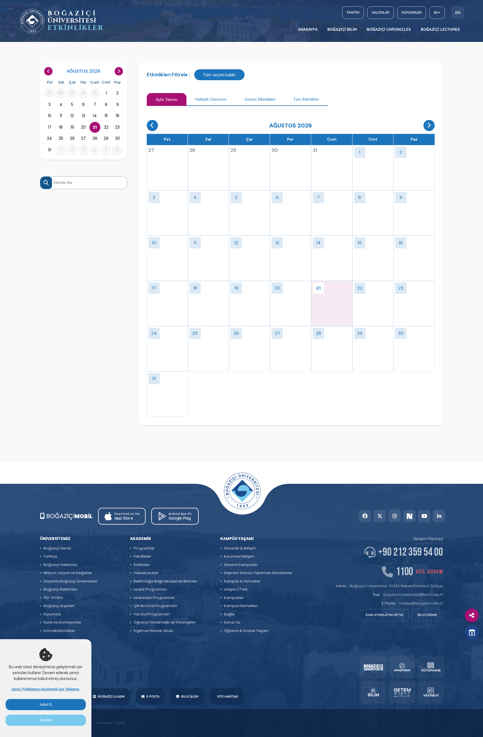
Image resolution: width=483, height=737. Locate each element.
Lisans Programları (150, 589)
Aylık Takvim (166, 99)
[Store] (373, 667)
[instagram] (394, 516)
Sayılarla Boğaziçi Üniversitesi (70, 581)
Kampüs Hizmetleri (241, 605)
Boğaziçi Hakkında (60, 564)
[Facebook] (365, 516)
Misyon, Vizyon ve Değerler (68, 572)
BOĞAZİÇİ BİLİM (342, 29)
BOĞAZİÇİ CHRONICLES (389, 29)
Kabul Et (46, 705)
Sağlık (229, 614)
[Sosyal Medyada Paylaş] (472, 615)
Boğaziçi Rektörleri (60, 589)
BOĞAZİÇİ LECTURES (440, 29)
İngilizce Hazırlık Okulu (153, 630)
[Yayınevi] (431, 692)
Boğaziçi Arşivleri (59, 605)
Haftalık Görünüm (211, 99)
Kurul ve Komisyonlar (62, 622)
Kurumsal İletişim (239, 556)
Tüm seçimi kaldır (219, 74)
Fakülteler (142, 556)
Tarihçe (50, 556)
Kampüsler (234, 597)
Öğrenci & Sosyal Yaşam (246, 630)
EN (457, 12)
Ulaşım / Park (236, 589)
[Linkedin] (439, 516)
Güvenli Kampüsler (241, 564)
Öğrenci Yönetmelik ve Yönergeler (165, 622)
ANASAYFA (308, 29)
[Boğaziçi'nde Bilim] (373, 692)
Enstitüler (142, 564)
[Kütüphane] (431, 667)
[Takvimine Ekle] (472, 632)
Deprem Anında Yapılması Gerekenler (258, 572)
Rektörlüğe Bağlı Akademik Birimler (165, 581)
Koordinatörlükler (59, 630)
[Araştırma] (402, 667)
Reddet (45, 720)
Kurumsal (52, 614)
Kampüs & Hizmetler (242, 581)
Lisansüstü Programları (154, 597)
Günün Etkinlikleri (260, 99)
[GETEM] (402, 692)
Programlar (144, 548)
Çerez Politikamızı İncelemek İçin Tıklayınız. (45, 689)
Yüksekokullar (146, 572)
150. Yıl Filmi (53, 597)
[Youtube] (424, 516)
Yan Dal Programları (152, 614)
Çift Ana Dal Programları (155, 605)
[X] (379, 516)
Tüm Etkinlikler (306, 99)
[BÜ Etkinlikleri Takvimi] (32, 21)
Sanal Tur (232, 622)
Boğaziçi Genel (57, 548)
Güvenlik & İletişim (240, 548)
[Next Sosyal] (409, 516)
